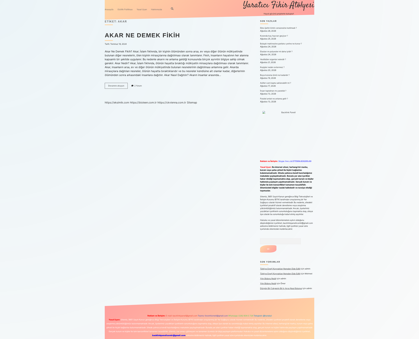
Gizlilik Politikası (125, 9)
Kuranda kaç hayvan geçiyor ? (274, 36)
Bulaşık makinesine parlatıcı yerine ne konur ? (281, 43)
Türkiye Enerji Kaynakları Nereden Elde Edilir (280, 268)
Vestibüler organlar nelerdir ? (273, 59)
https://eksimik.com (117, 102)
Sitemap (192, 102)
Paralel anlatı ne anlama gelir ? (274, 98)
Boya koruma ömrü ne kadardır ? (275, 75)
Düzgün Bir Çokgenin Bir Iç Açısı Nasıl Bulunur (281, 288)
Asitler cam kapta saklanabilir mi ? (275, 83)
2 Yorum (138, 85)
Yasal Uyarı (142, 9)
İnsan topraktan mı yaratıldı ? (273, 91)
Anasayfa (109, 9)
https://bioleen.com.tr (143, 102)
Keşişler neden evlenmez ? (272, 67)
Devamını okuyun (118, 86)
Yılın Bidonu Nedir (268, 278)
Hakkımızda (156, 9)
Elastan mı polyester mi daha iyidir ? (276, 51)
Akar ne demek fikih (142, 35)
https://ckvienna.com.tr (171, 102)
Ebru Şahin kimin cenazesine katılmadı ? (278, 28)
